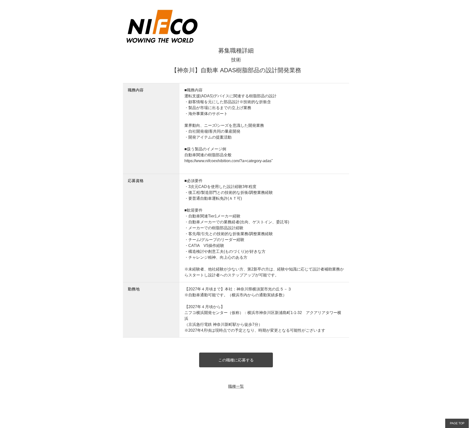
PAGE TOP (457, 423)
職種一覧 (236, 386)
